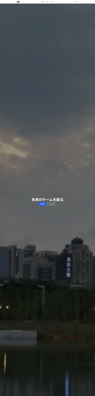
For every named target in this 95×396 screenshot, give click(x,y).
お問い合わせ (51, 204)
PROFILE (47, 1)
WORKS (42, 1)
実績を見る (43, 204)
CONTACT (52, 1)
